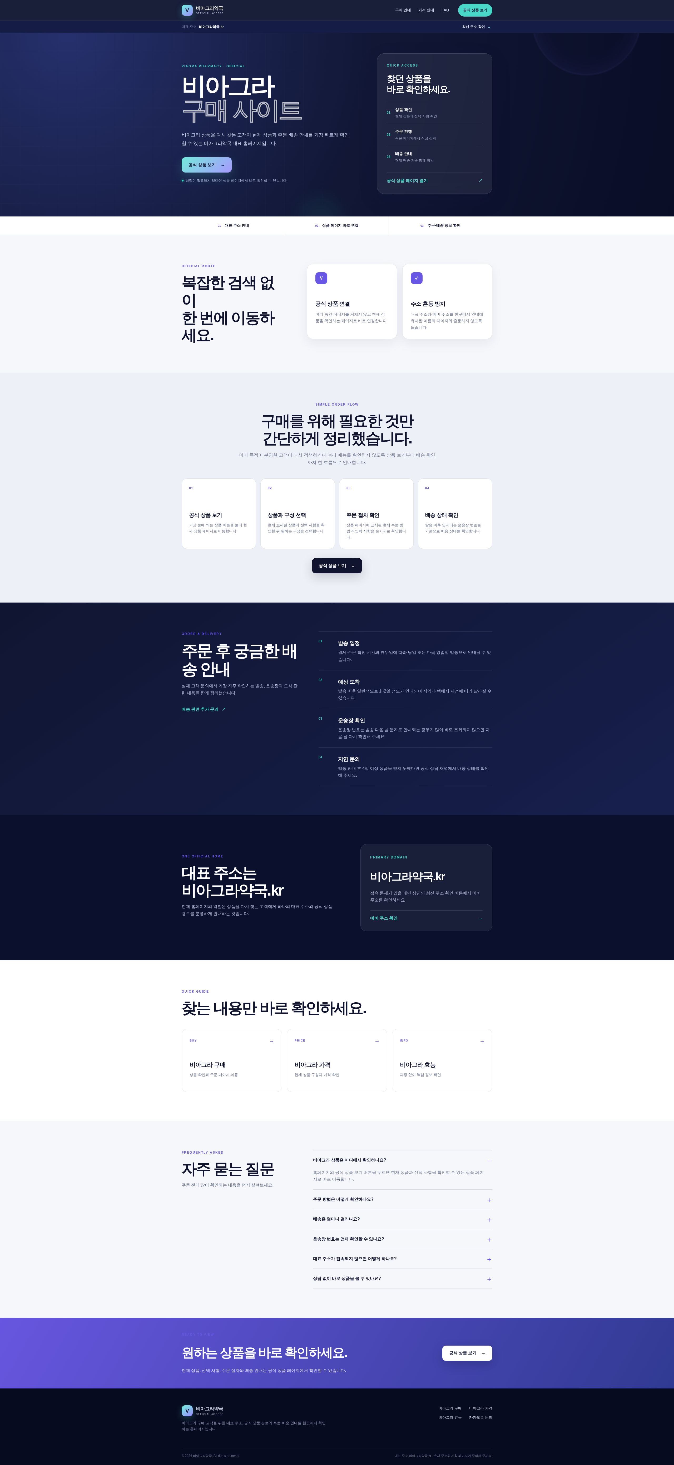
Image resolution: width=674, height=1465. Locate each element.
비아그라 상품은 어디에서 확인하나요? (349, 1160)
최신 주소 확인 (476, 27)
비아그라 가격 (480, 1408)
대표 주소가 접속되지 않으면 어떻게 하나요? (355, 1258)
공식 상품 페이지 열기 (435, 180)
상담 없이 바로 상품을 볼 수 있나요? (347, 1278)
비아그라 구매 (450, 1408)
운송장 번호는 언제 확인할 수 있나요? (348, 1239)
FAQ (445, 10)
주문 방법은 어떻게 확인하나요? (343, 1199)
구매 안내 (403, 10)
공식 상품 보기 (475, 10)
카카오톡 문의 (480, 1417)
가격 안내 (426, 10)
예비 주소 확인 (426, 918)
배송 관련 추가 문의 (204, 709)
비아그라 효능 (450, 1417)
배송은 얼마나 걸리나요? (336, 1219)
